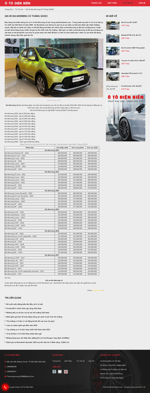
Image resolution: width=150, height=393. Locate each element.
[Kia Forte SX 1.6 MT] (113, 25)
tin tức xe (128, 3)
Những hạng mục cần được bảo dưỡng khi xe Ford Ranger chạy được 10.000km (37, 338)
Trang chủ (56, 361)
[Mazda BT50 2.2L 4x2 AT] (113, 38)
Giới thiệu (68, 361)
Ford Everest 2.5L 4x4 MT (131, 86)
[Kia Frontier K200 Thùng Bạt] (113, 51)
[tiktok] (65, 372)
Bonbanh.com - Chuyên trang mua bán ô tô (128, 387)
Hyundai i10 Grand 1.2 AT (131, 73)
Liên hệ (91, 361)
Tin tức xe (81, 361)
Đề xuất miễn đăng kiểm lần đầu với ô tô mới (24, 304)
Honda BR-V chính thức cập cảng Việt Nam (23, 308)
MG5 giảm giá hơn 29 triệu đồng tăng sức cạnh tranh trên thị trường (34, 317)
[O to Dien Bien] (18, 3)
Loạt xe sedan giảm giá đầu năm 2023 (21, 325)
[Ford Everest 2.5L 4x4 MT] (113, 88)
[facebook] (55, 372)
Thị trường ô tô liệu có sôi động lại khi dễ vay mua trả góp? (30, 321)
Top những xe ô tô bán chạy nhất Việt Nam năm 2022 (28, 329)
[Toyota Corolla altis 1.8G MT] (113, 63)
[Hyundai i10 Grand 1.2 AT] (113, 76)
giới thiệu (112, 3)
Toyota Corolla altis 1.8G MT (133, 60)
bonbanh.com (97, 290)
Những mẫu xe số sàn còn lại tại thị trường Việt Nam (27, 313)
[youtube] (60, 372)
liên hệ (142, 3)
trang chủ (96, 3)
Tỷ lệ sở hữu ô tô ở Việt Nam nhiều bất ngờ (23, 334)
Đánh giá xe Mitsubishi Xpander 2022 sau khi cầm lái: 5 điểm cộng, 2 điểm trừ (37, 342)
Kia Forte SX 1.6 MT (129, 22)
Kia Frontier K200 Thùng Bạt (133, 48)
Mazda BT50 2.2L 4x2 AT (131, 35)
